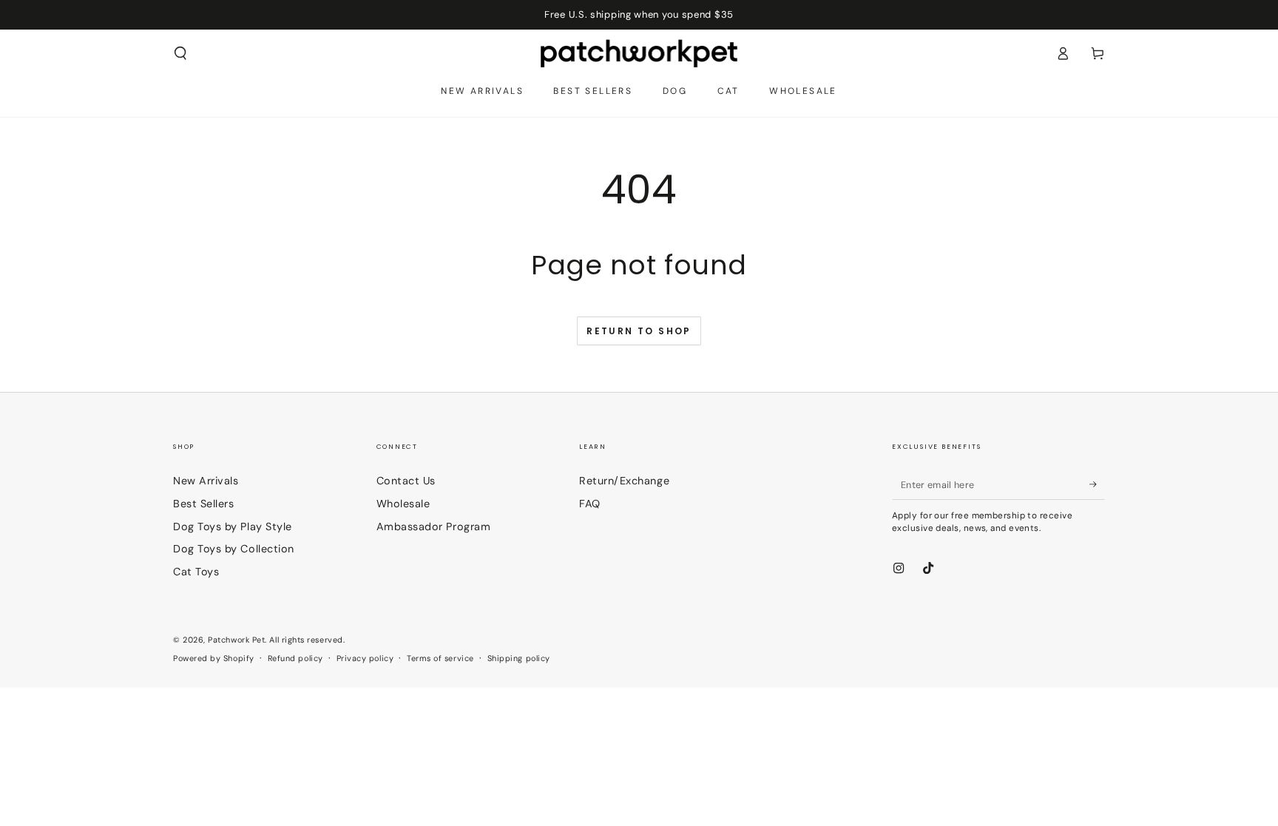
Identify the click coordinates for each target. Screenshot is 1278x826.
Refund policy (295, 658)
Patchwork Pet (236, 639)
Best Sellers (203, 503)
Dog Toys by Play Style (232, 526)
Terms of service (440, 658)
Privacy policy (365, 658)
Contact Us (406, 480)
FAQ (590, 503)
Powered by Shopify (213, 658)
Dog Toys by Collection (233, 548)
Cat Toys (196, 571)
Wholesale (403, 503)
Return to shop (639, 331)
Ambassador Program (433, 526)
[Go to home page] (639, 53)
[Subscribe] (1097, 484)
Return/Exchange (624, 480)
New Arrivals (205, 480)
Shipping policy (518, 658)
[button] (180, 53)
